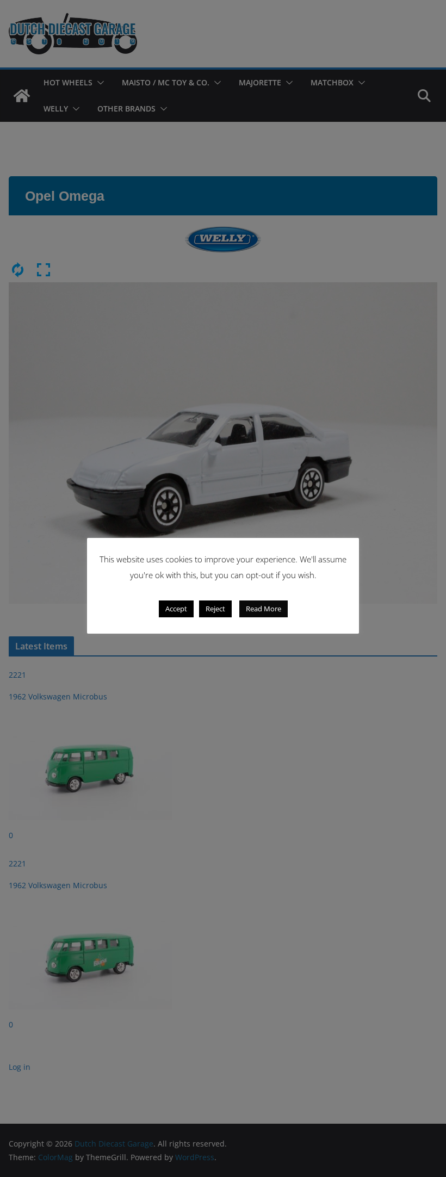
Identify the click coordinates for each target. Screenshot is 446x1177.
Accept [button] (176, 609)
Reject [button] (215, 609)
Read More (263, 609)
